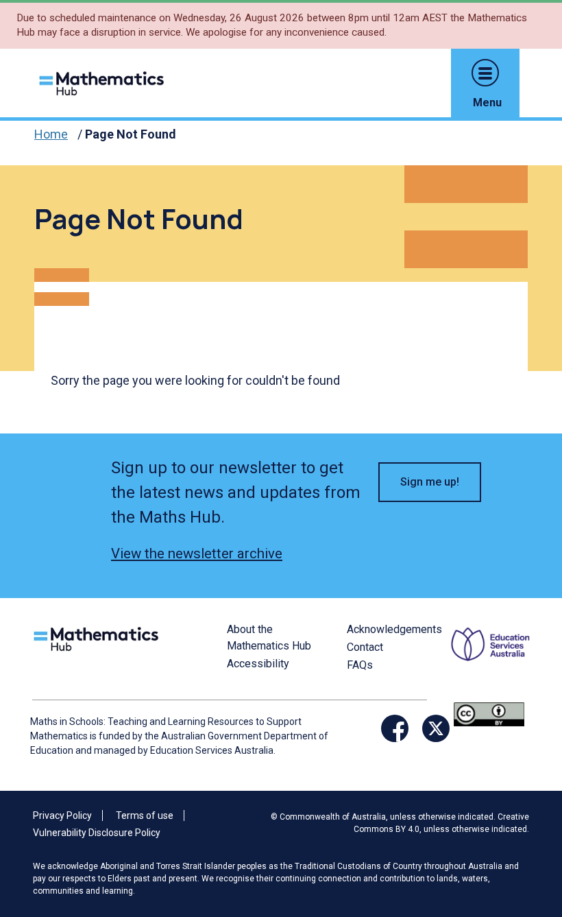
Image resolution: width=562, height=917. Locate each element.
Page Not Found (130, 134)
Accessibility (258, 663)
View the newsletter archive (196, 553)
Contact (365, 647)
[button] (485, 72)
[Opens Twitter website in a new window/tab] (436, 728)
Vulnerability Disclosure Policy (96, 832)
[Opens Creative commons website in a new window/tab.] (489, 713)
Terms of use (144, 815)
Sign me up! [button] (429, 481)
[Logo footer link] (98, 637)
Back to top (525, 813)
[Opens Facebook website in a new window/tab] (394, 728)
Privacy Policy (62, 815)
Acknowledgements (394, 629)
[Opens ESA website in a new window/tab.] (492, 660)
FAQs (360, 664)
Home (51, 134)
